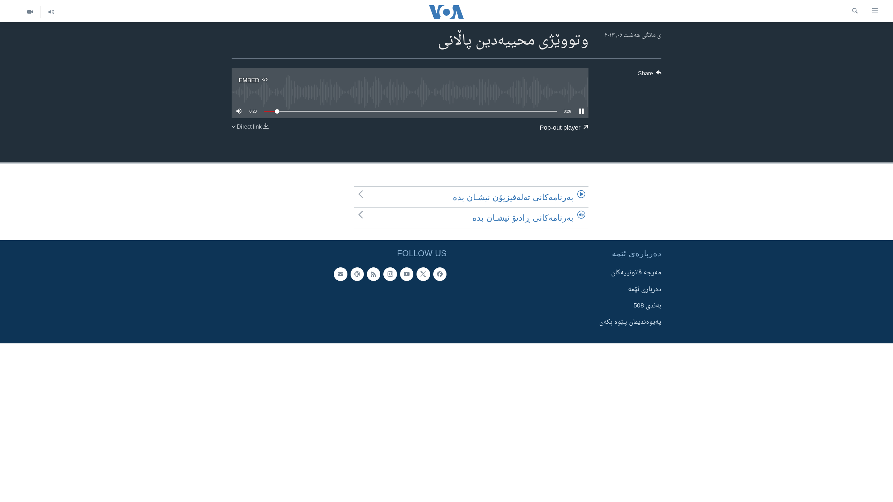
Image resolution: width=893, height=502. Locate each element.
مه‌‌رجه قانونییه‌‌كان (636, 273)
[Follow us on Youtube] (406, 274)
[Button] (650, 75)
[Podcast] (357, 274)
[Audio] (51, 12)
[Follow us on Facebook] (439, 274)
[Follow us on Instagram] (390, 274)
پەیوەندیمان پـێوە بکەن (630, 322)
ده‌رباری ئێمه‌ (644, 289)
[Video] (30, 12)
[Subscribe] (340, 274)
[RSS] (373, 274)
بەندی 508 (647, 306)
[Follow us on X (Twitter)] (423, 274)
